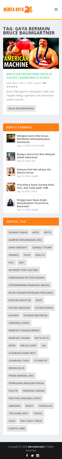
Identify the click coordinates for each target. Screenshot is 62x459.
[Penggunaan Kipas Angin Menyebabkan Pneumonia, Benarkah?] (11, 202)
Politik (13, 390)
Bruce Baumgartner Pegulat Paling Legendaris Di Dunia (30, 76)
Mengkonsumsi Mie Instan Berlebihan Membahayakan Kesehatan (33, 139)
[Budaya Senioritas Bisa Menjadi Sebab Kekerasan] (11, 156)
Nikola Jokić (28, 345)
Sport (37, 83)
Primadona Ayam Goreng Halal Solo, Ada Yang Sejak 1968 (35, 186)
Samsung (14, 405)
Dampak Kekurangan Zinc (25, 239)
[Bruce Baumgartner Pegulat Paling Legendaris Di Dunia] (31, 53)
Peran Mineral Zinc (21, 375)
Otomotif (40, 360)
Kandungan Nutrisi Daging (26, 277)
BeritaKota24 (36, 446)
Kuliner (14, 315)
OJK (44, 345)
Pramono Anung (34, 390)
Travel (37, 413)
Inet (22, 262)
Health (41, 145)
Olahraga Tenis (19, 360)
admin (14, 83)
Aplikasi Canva (18, 232)
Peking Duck (16, 368)
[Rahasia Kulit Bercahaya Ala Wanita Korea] (11, 171)
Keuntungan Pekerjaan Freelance (31, 292)
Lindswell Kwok (19, 322)
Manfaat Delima (19, 338)
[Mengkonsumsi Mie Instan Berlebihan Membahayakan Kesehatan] (11, 138)
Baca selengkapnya (21, 108)
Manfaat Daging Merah (24, 330)
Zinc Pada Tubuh (31, 420)
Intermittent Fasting (23, 270)
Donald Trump (42, 247)
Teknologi (45, 405)
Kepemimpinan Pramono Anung (29, 285)
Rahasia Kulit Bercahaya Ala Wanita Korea (34, 171)
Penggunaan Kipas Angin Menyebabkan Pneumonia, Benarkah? (33, 203)
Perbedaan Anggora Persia (26, 383)
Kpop (39, 300)
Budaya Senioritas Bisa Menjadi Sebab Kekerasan (36, 156)
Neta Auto (42, 338)
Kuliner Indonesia (35, 315)
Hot (33, 160)
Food (34, 145)
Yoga (12, 420)
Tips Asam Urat (18, 413)
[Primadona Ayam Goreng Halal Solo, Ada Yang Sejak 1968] (11, 187)
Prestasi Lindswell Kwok (25, 398)
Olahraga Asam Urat (22, 353)
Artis (47, 232)
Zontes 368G (17, 428)
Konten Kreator (20, 300)
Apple (35, 232)
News (12, 345)
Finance (14, 255)
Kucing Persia (44, 307)
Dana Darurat (18, 247)
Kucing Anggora (19, 307)
